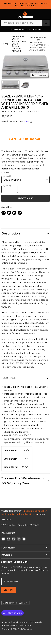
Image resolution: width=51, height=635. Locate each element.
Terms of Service (9, 625)
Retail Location (20, 622)
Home (4, 44)
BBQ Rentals (36, 622)
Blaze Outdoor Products (22, 111)
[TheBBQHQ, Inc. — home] (25, 14)
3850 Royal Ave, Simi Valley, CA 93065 (20, 525)
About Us (5, 622)
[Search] (46, 23)
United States (14, 603)
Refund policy (26, 625)
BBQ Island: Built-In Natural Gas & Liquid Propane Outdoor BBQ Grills (18, 43)
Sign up (8, 590)
